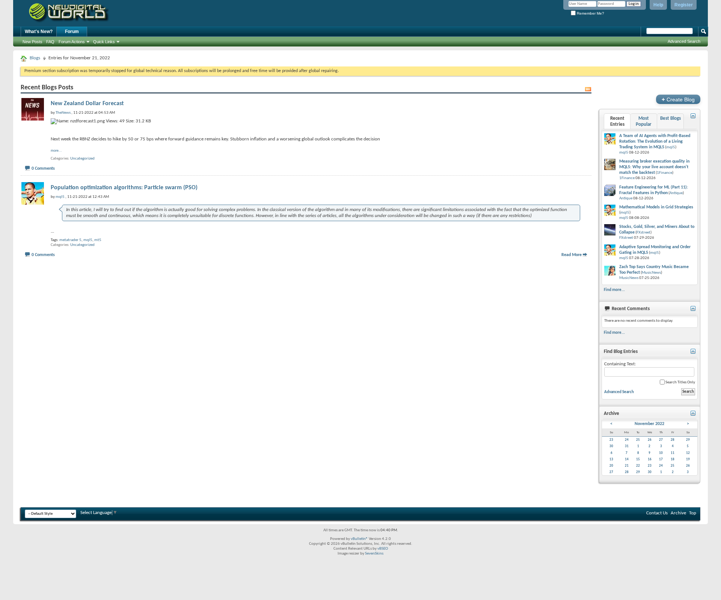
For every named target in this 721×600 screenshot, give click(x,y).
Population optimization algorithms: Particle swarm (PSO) (124, 188)
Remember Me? (590, 13)
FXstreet (643, 233)
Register (683, 5)
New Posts (32, 41)
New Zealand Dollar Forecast (87, 104)
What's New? (39, 31)
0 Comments (43, 168)
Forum (72, 31)
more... (56, 151)
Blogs (35, 58)
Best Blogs (670, 118)
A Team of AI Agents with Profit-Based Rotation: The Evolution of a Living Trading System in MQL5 (654, 141)
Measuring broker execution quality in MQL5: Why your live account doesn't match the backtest (654, 167)
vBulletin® (359, 539)
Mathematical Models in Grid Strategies (656, 207)
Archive (678, 513)
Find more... (614, 290)
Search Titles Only (680, 382)
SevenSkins (374, 554)
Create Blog (678, 99)
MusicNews (651, 273)
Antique (676, 193)
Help (658, 5)
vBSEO (382, 549)
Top (692, 513)
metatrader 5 (70, 240)
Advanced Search (684, 41)
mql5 (87, 240)
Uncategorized (82, 159)
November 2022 (649, 424)
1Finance (664, 173)
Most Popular (644, 121)
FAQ (50, 41)
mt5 (97, 240)
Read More (571, 255)
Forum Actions (72, 41)
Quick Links (104, 41)
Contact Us (657, 513)
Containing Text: (620, 364)
